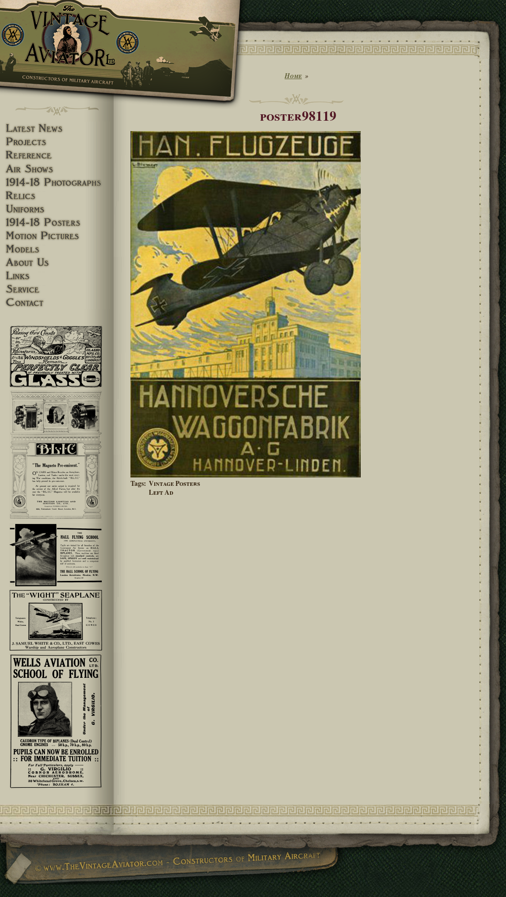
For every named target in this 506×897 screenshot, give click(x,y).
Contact (57, 302)
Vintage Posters (174, 483)
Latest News (57, 128)
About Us (57, 262)
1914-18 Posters (57, 222)
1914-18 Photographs (57, 182)
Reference (57, 155)
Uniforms (57, 209)
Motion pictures (57, 235)
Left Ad (161, 492)
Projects (57, 141)
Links (57, 276)
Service (57, 289)
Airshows (57, 169)
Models (57, 249)
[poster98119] (245, 475)
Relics (57, 195)
